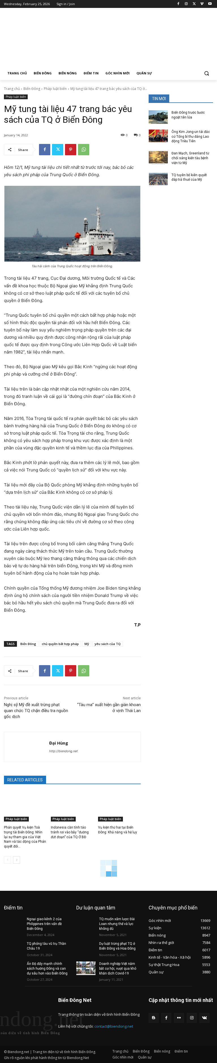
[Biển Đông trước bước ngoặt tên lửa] (158, 117)
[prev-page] (7, 860)
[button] (206, 73)
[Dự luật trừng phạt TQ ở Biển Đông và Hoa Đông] (86, 948)
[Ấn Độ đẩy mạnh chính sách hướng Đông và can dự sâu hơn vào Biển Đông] (13, 968)
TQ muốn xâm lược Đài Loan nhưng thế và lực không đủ (117, 924)
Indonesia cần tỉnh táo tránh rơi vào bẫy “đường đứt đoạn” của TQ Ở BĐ (70, 832)
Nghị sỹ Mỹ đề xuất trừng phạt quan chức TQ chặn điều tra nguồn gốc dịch (36, 710)
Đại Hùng (58, 743)
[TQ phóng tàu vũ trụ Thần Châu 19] (13, 948)
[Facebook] (178, 4)
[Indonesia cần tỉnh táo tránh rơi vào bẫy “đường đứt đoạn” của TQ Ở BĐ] (72, 806)
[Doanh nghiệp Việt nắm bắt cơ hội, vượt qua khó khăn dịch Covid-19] (86, 968)
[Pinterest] (70, 149)
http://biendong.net (63, 751)
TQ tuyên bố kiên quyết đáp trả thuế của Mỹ (189, 177)
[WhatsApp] (83, 149)
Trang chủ (12, 88)
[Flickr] (179, 1018)
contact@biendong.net (113, 1026)
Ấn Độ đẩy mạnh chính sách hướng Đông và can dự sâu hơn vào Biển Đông (47, 968)
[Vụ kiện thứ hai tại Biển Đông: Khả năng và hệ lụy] (119, 806)
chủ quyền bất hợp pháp (60, 644)
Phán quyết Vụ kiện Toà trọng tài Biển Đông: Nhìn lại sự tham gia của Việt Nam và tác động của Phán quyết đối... (25, 836)
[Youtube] (210, 4)
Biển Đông (31, 88)
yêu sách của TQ (108, 644)
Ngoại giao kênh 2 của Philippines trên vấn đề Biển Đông (44, 924)
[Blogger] (154, 1018)
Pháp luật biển (55, 88)
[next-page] (16, 860)
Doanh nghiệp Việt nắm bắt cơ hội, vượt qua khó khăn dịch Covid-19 (117, 968)
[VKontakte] (204, 1018)
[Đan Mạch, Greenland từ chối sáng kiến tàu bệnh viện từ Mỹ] (158, 158)
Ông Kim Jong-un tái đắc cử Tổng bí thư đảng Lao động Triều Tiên (191, 136)
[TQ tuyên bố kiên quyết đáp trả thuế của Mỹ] (158, 179)
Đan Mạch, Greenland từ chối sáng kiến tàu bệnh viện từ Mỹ (190, 158)
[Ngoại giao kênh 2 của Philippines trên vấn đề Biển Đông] (13, 923)
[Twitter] (194, 4)
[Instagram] (186, 4)
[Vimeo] (202, 4)
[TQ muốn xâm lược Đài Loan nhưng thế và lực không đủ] (86, 923)
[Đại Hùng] (26, 747)
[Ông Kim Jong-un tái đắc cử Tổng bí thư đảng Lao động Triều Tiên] (158, 136)
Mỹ (86, 644)
